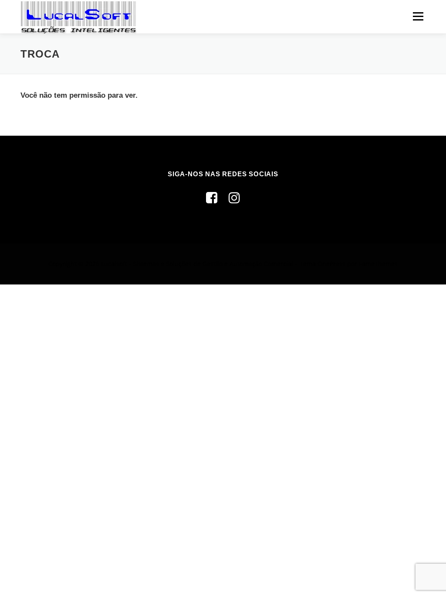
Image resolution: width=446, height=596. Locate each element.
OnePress (331, 264)
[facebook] (211, 197)
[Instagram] (234, 197)
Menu (418, 16)
